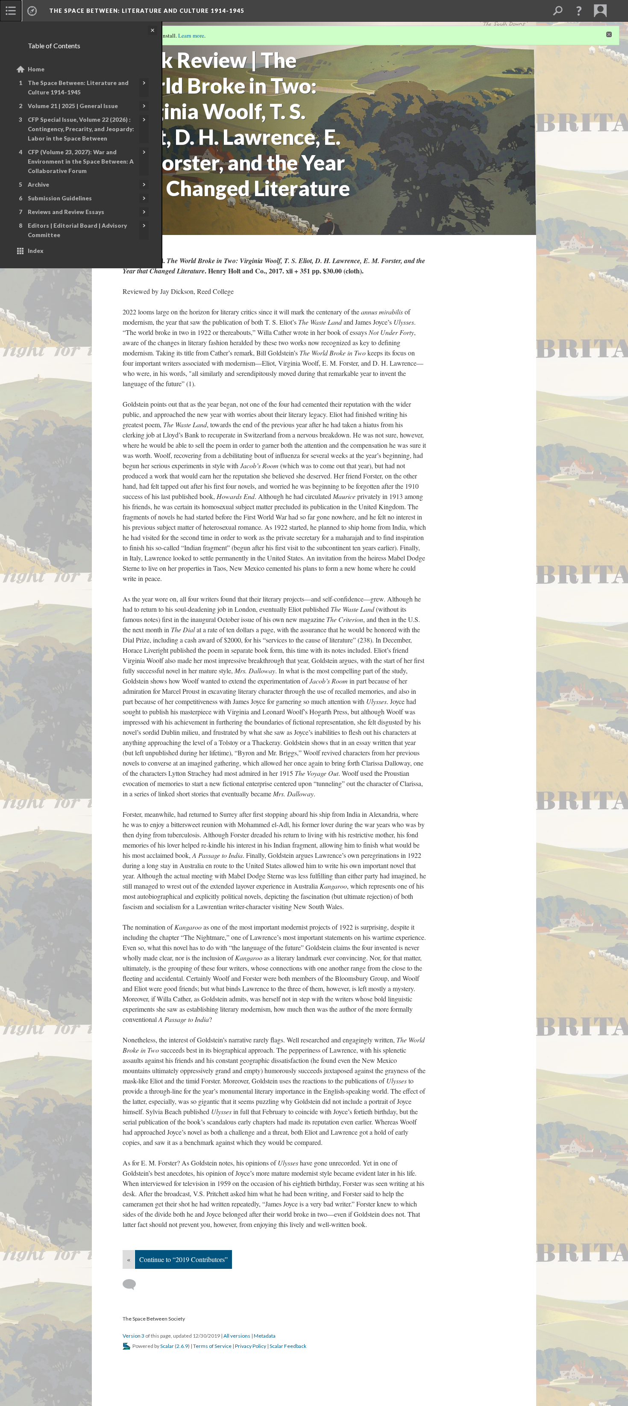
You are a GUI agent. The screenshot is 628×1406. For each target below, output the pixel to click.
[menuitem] (10, 10)
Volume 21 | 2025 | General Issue (73, 106)
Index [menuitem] (36, 250)
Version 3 (133, 1336)
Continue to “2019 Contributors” (183, 1259)
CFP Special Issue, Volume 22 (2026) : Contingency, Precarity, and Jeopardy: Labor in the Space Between (81, 129)
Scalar (167, 1346)
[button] (579, 10)
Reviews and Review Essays (66, 211)
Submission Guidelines (60, 198)
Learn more (191, 35)
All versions (236, 1336)
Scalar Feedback (288, 1346)
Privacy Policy (250, 1346)
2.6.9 (182, 1346)
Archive (38, 184)
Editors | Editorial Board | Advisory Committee (77, 230)
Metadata (265, 1336)
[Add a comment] (133, 1284)
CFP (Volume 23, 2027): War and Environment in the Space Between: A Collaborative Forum (81, 161)
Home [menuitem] (36, 69)
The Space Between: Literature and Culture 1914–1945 (78, 87)
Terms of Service (212, 1346)
